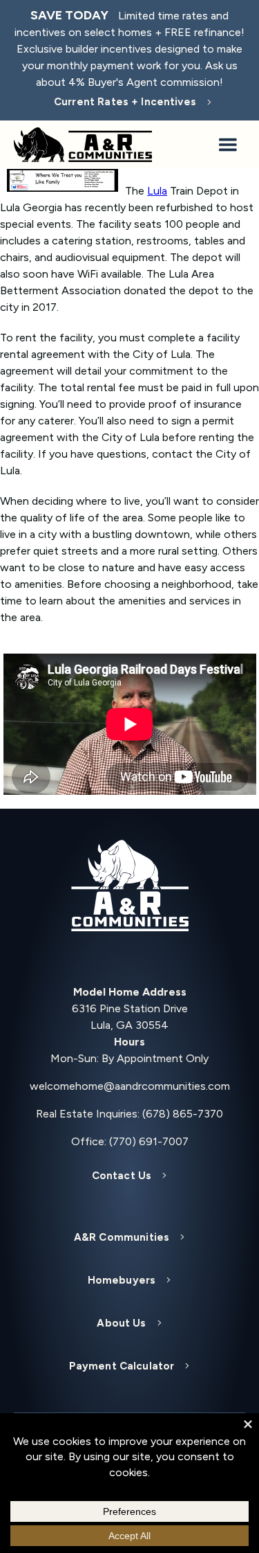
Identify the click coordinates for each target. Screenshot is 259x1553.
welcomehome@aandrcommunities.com (130, 1086)
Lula (157, 190)
